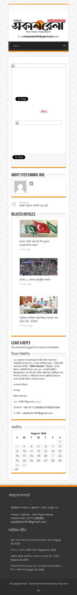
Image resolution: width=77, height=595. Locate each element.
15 (59, 451)
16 (17, 455)
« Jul (15, 469)
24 (24, 460)
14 (52, 451)
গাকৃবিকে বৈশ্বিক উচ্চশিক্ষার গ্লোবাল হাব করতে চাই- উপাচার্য (34, 556)
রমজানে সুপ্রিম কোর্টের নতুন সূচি (33, 204)
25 (31, 460)
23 (17, 460)
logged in (31, 347)
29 (59, 460)
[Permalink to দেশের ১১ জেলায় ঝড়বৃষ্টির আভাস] (38, 266)
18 (31, 455)
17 (24, 455)
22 (59, 455)
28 (52, 460)
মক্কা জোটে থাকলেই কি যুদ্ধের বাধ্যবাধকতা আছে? (34, 243)
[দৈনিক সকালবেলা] (38, 26)
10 (24, 451)
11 (31, 451)
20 (45, 455)
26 (38, 460)
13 (45, 451)
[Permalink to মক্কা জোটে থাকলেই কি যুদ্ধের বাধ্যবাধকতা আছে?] (38, 228)
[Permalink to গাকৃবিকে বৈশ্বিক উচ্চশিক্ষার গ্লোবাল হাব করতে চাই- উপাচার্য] (38, 305)
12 (38, 451)
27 (45, 460)
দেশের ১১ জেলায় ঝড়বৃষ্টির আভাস (35, 279)
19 (38, 455)
